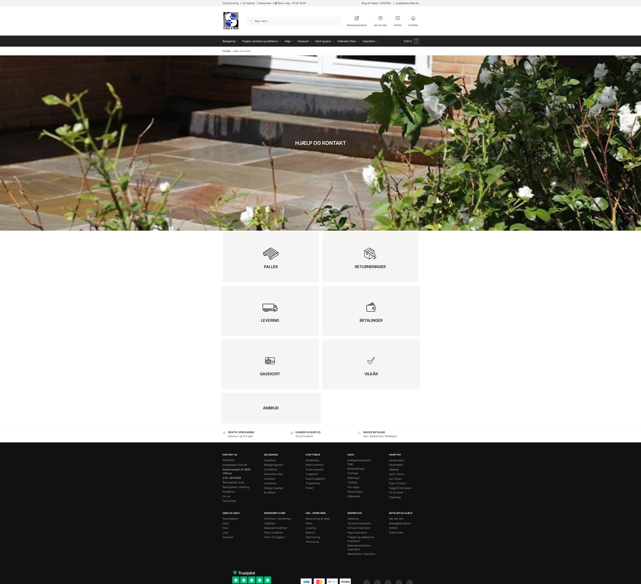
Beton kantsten (315, 464)
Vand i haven (396, 474)
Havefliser (270, 460)
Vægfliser (270, 523)
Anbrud (310, 532)
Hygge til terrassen (400, 488)
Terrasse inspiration (359, 523)
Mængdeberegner (357, 25)
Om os (226, 496)
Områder (413, 25)
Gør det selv (380, 25)
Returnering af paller (318, 518)
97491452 (385, 3)
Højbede (394, 469)
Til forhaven (396, 492)
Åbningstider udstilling (236, 487)
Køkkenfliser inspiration (361, 553)
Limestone (270, 483)
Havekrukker (396, 460)
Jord (225, 532)
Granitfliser (271, 469)
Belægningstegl (273, 488)
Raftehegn (353, 477)
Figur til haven (397, 483)
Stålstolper (353, 496)
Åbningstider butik (233, 482)
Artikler (398, 25)
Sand (226, 523)
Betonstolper (355, 491)
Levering (311, 527)
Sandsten (269, 478)
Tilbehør (352, 482)
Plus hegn (353, 487)
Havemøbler (396, 464)
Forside (226, 51)
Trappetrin (312, 474)
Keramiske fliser (273, 474)
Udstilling (353, 518)
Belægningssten (274, 464)
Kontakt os (229, 491)
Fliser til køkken (273, 532)
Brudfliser (270, 492)
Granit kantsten (315, 469)
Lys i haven (395, 478)
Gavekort (228, 537)
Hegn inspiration (357, 532)
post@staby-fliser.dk (407, 3)
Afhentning (312, 541)
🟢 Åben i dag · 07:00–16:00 (290, 3)
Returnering (313, 537)
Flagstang (395, 497)
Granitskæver (231, 518)
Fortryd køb (229, 500)
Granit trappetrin (315, 478)
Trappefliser (313, 483)
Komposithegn (355, 468)
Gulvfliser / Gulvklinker (277, 518)
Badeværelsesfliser (275, 527)
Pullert (310, 488)
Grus (225, 527)
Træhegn (352, 473)
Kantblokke (312, 460)
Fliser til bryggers (274, 537)
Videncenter (264, 3)
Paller (309, 523)
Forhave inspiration (358, 527)
